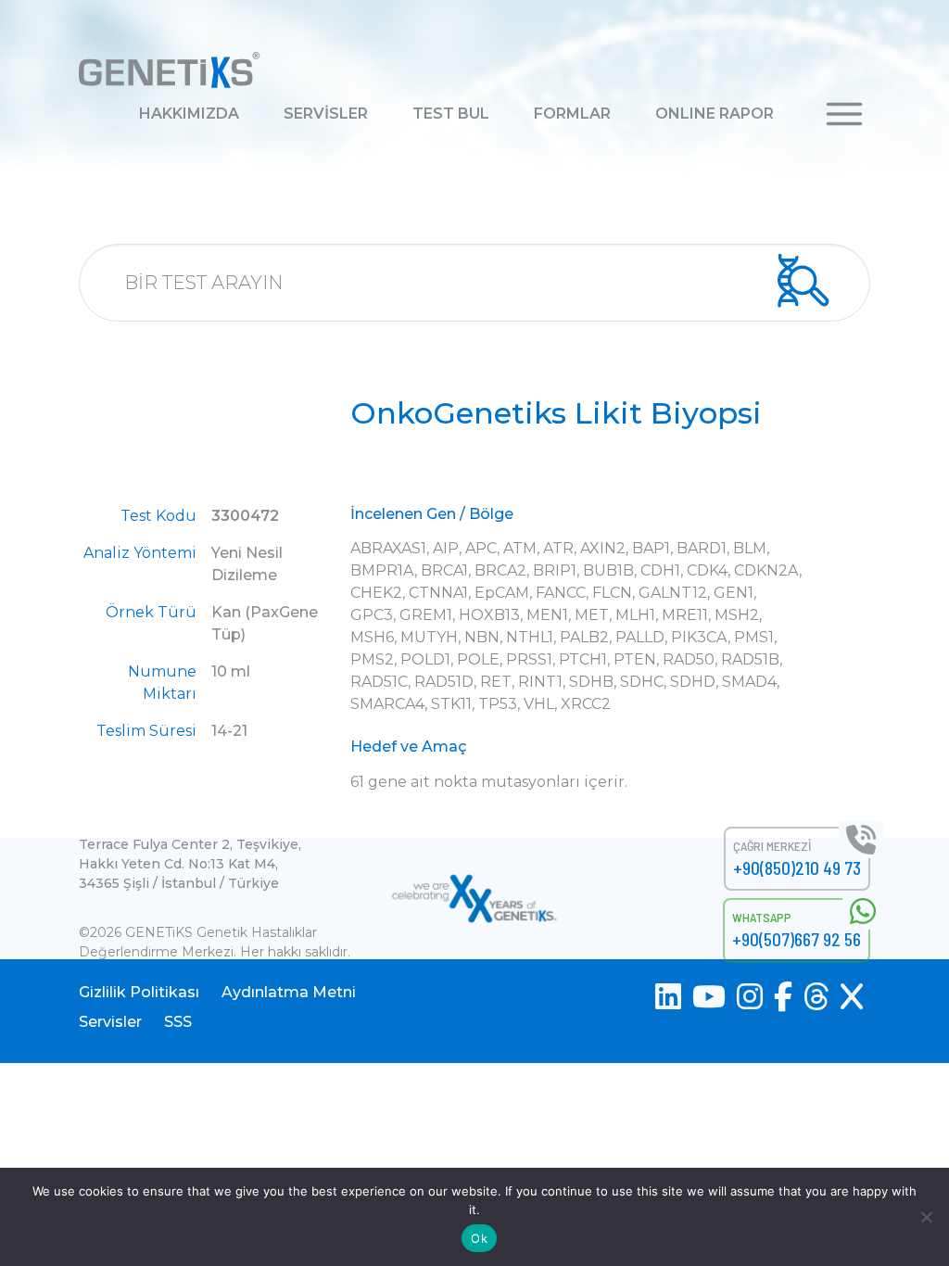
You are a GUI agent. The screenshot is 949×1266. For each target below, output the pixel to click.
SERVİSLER (326, 113)
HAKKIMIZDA (189, 113)
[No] (926, 1217)
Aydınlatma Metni (288, 992)
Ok (479, 1238)
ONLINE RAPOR (714, 113)
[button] (844, 112)
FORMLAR (572, 113)
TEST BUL (450, 113)
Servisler (110, 1022)
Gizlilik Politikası (139, 992)
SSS (178, 1022)
